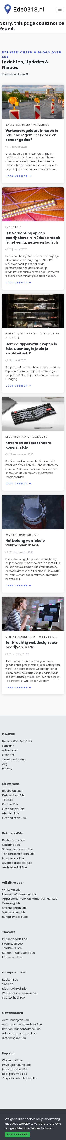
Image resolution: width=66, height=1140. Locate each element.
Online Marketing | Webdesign (31, 636)
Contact (8, 746)
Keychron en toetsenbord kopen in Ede (28, 445)
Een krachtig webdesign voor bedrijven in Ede (31, 645)
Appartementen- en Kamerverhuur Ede (29, 899)
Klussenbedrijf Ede (14, 939)
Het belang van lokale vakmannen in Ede (25, 543)
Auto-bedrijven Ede (15, 1020)
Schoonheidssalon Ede (17, 849)
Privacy (7, 768)
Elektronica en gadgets (26, 437)
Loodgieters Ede (13, 858)
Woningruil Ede (12, 1060)
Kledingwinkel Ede (14, 989)
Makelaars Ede (12, 957)
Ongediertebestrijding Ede (20, 1078)
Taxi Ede (7, 800)
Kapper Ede (10, 804)
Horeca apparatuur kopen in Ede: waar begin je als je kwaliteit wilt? (31, 349)
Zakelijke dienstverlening (27, 124)
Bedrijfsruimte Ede (14, 1074)
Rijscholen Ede (12, 791)
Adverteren (10, 750)
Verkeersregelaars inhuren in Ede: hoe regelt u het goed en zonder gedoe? (31, 135)
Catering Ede (11, 845)
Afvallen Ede (10, 813)
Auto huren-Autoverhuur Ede (22, 1024)
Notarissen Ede (12, 944)
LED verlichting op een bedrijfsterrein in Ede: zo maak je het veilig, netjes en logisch (32, 238)
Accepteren (17, 1134)
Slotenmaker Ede (14, 1038)
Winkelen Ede (11, 890)
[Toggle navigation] (60, 9)
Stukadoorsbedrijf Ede (17, 863)
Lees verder (17, 176)
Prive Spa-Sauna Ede (16, 1065)
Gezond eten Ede (14, 818)
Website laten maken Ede (20, 993)
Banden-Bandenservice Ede (21, 1029)
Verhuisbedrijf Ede (14, 867)
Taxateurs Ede (12, 948)
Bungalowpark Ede (15, 917)
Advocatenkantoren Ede (19, 1033)
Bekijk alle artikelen (13, 74)
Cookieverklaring (14, 759)
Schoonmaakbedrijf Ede (18, 953)
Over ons (8, 755)
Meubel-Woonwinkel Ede (19, 894)
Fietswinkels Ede (13, 795)
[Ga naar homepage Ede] (23, 9)
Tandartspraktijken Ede (18, 854)
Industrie (13, 227)
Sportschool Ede (13, 998)
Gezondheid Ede (13, 809)
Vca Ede (7, 984)
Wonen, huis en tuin (22, 535)
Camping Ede (11, 903)
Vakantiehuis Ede (14, 912)
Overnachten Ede (14, 908)
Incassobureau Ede (15, 1069)
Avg (4, 764)
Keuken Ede (10, 980)
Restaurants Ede (13, 840)
